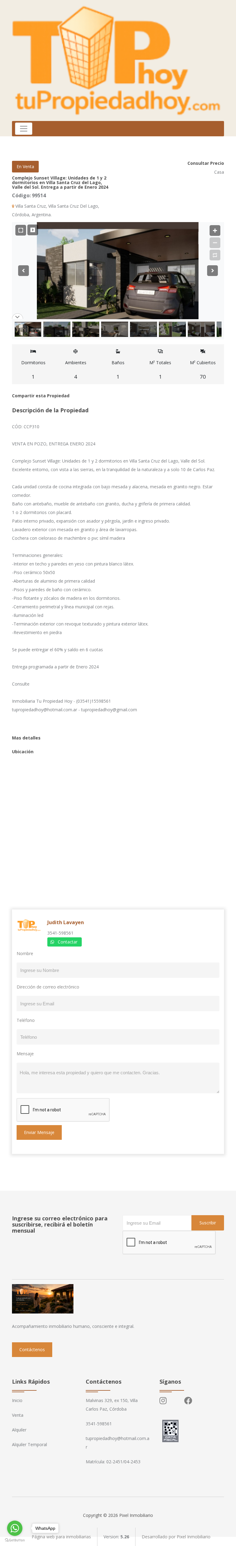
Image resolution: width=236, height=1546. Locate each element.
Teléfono (26, 1020)
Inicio (17, 1400)
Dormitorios (33, 370)
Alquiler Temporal (29, 1444)
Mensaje (25, 1053)
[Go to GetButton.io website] (15, 1540)
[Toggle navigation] (23, 129)
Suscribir (207, 1223)
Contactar (67, 942)
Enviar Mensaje (39, 1132)
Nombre (25, 953)
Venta (17, 1415)
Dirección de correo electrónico (48, 987)
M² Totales (160, 370)
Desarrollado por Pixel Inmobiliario (176, 1537)
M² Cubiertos (203, 370)
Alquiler (19, 1430)
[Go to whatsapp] (14, 1528)
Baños (118, 370)
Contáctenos (32, 1349)
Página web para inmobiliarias (61, 1537)
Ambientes (75, 370)
